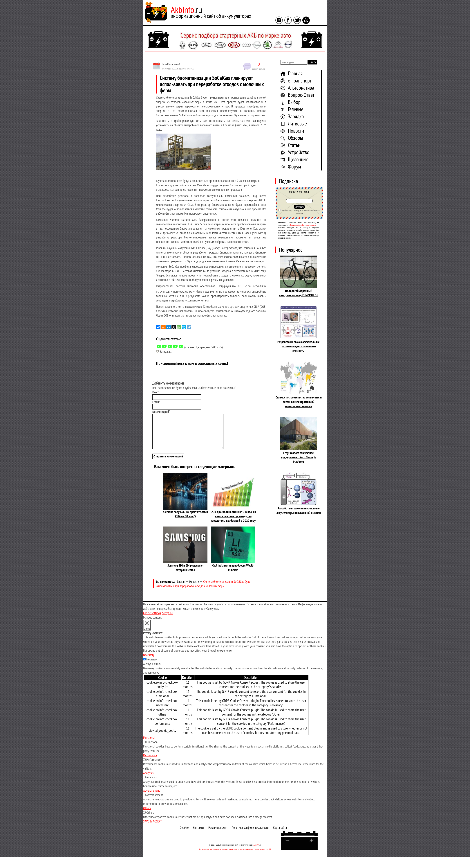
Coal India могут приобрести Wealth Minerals (233, 567)
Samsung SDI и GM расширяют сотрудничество (185, 567)
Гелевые (295, 109)
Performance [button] (150, 755)
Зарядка (296, 116)
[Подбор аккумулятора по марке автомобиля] (235, 40)
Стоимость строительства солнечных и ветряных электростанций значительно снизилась (299, 401)
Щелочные (298, 159)
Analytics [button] (148, 773)
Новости (296, 130)
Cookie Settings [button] (152, 613)
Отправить (299, 207)
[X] (173, 327)
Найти (312, 62)
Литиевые (297, 123)
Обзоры (295, 137)
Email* (156, 402)
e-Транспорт (300, 80)
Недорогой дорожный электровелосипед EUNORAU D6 (298, 293)
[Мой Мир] (168, 327)
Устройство (298, 152)
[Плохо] (164, 346)
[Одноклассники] (163, 327)
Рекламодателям (217, 827)
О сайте (184, 827)
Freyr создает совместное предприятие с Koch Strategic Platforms (298, 457)
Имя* (155, 392)
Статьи (294, 144)
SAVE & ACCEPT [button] (152, 821)
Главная (295, 73)
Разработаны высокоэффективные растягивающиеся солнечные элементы (298, 346)
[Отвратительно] (159, 346)
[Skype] (184, 327)
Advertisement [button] (151, 790)
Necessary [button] (148, 655)
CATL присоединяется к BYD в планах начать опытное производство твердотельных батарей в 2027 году (233, 516)
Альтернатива (301, 87)
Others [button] (147, 808)
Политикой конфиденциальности (303, 225)
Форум (294, 166)
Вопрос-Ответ (301, 94)
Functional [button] (149, 737)
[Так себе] (170, 346)
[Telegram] (189, 327)
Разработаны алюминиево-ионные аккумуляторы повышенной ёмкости (298, 510)
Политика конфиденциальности (250, 827)
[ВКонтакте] (158, 327)
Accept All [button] (167, 613)
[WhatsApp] (179, 327)
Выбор (294, 101)
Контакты (198, 827)
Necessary (152, 659)
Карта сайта (280, 827)
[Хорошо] (175, 346)
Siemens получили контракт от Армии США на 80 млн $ (185, 514)
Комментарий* (161, 411)
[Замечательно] (181, 346)
